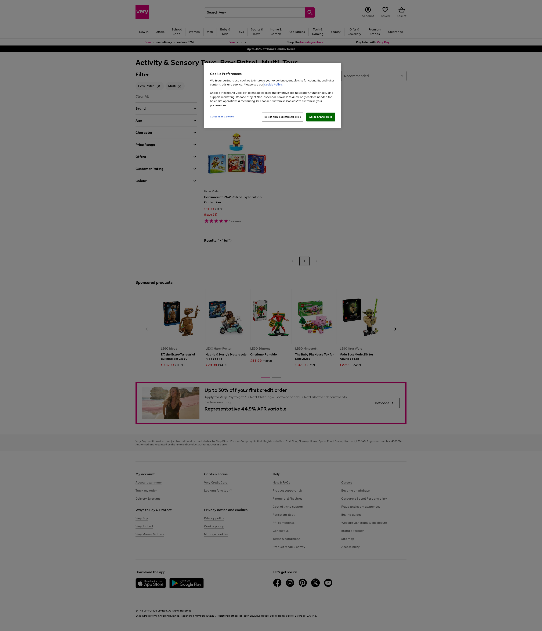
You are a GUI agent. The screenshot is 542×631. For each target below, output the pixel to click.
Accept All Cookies (320, 116)
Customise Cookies (222, 116)
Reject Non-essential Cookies (282, 116)
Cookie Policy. (273, 85)
